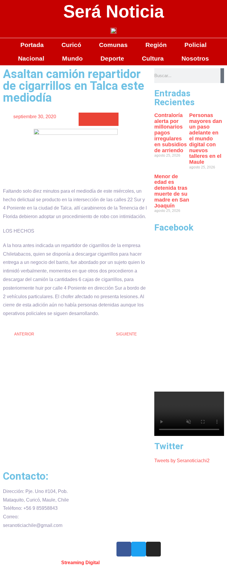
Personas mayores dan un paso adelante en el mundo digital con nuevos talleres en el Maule (205, 138)
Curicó (71, 44)
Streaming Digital (80, 562)
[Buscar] (222, 75)
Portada (32, 44)
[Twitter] (138, 549)
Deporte (112, 58)
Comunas (113, 44)
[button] (85, 119)
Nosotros (195, 58)
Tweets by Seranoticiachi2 (182, 460)
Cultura (153, 58)
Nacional (31, 58)
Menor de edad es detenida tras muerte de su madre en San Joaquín (171, 191)
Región (156, 44)
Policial (195, 44)
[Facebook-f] (123, 549)
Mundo (72, 58)
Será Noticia (113, 11)
